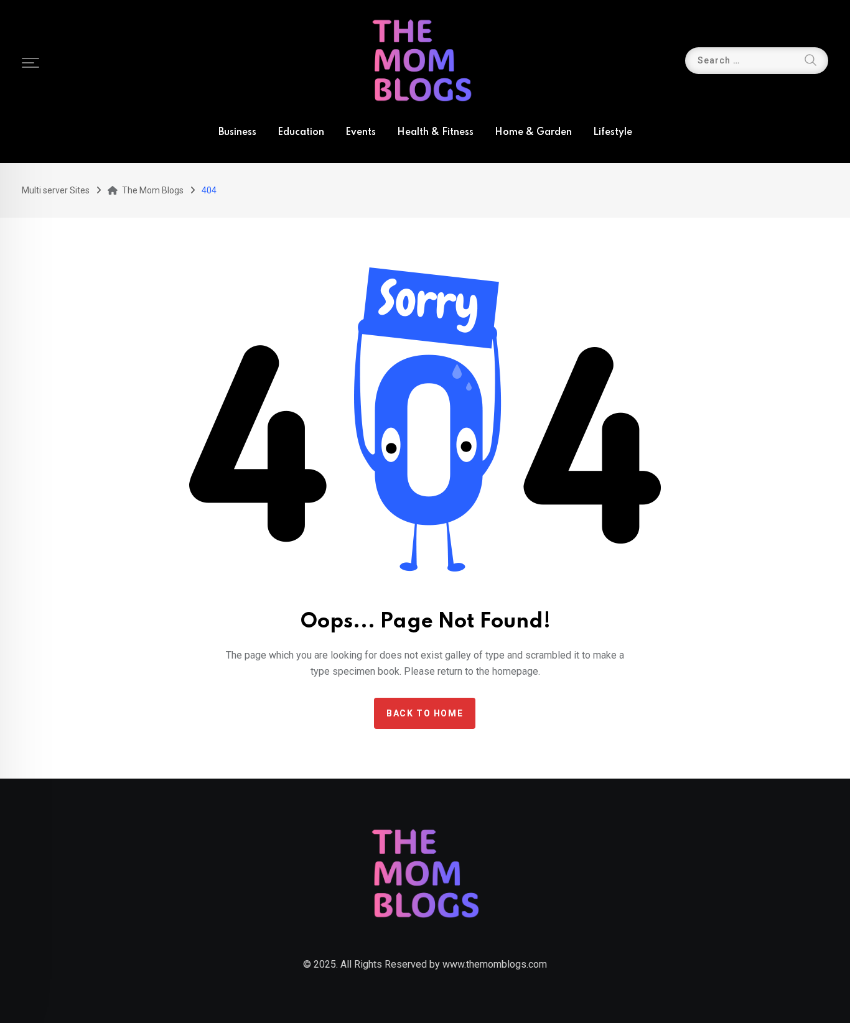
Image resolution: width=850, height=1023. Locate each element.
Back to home (424, 713)
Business (237, 132)
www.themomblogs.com (494, 964)
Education (301, 132)
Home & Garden (533, 132)
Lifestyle (612, 132)
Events (360, 132)
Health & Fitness (435, 132)
